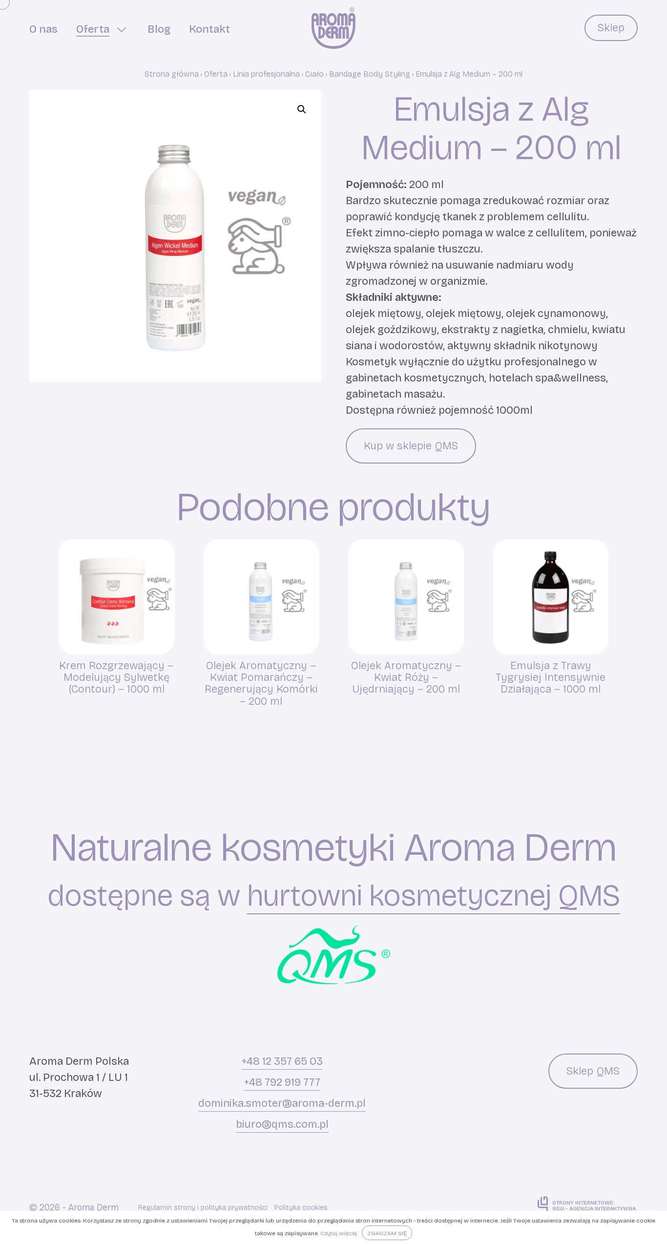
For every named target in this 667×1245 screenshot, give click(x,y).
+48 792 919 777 (282, 1082)
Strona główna (172, 74)
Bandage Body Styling (369, 74)
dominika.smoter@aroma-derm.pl (282, 1103)
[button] (302, 109)
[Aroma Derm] (333, 28)
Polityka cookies (301, 1207)
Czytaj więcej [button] (338, 1233)
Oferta (216, 74)
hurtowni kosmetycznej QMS (433, 896)
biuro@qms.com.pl (282, 1124)
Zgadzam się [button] (387, 1233)
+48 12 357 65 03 (282, 1061)
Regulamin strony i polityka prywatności (203, 1207)
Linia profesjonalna (266, 74)
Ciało (314, 74)
